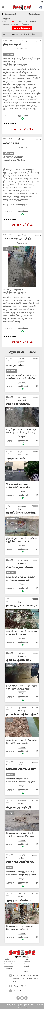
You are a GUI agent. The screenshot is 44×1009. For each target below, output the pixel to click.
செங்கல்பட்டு (13, 21)
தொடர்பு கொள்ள (10, 964)
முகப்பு (5, 34)
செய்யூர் (4, 21)
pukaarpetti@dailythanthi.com (23, 986)
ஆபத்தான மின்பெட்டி (18, 900)
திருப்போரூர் (26, 24)
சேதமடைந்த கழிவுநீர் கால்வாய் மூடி (18, 807)
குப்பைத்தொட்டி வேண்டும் (21, 605)
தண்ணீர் (27, 961)
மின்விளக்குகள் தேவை (19, 567)
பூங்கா (26, 971)
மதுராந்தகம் (23, 21)
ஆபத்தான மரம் (15, 458)
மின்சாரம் (27, 964)
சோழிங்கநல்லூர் (7, 24)
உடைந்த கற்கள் (11, 143)
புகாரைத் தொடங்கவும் (22, 28)
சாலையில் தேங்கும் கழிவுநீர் (17, 238)
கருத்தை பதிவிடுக (22, 129)
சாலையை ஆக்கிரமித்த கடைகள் (19, 862)
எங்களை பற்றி (9, 961)
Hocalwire (23, 1007)
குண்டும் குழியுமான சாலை (17, 660)
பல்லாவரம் (32, 21)
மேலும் (22, 382)
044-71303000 (17, 991)
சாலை (26, 959)
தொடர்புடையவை (22, 352)
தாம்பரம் (17, 24)
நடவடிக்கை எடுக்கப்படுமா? (22, 714)
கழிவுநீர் (27, 966)
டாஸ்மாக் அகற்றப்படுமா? (21, 768)
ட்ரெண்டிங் (15, 34)
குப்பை (26, 969)
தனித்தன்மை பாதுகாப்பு (9, 967)
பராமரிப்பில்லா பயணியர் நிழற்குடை (20, 512)
